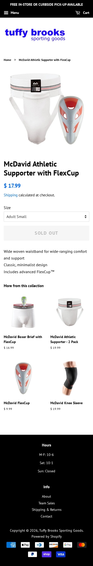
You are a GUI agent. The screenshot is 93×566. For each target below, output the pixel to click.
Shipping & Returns (47, 509)
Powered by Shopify (46, 536)
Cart (85, 12)
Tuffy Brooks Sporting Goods (61, 530)
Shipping (11, 195)
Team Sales (46, 503)
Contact (46, 516)
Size (7, 207)
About (46, 496)
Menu (14, 12)
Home (7, 60)
